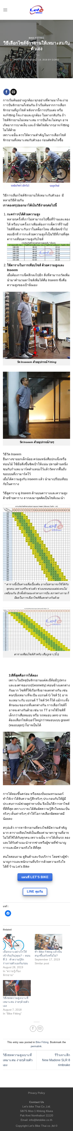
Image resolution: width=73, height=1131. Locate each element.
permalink (36, 1046)
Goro (55, 60)
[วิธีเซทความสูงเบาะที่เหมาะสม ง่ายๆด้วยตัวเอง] (17, 988)
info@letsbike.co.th (40, 1119)
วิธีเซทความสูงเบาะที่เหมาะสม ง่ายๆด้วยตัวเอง (16, 1001)
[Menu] (5, 10)
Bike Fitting (36, 38)
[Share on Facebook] (6, 92)
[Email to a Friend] (13, 92)
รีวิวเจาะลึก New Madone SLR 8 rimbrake (56, 1060)
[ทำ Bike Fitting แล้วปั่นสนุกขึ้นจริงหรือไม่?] (48, 942)
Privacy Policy (36, 1092)
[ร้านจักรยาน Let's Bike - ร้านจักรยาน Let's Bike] (36, 10)
